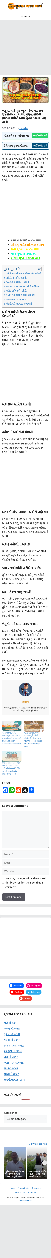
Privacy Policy (24, 1188)
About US (32, 1192)
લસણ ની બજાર (12, 1028)
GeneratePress (25, 1200)
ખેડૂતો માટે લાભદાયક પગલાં (19, 304)
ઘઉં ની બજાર (11, 1023)
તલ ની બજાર (11, 1057)
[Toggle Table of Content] (38, 269)
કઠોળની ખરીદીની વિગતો (17, 282)
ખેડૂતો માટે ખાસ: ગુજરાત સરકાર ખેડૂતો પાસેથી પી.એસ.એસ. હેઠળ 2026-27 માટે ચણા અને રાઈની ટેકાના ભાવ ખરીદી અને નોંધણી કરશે (33, 739)
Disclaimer (36, 1188)
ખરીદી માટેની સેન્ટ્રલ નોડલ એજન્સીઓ (23, 274)
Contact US (20, 1192)
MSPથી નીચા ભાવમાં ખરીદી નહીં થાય (23, 287)
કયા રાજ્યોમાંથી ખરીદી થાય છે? (20, 295)
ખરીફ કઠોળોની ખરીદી (16, 291)
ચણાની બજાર (11, 1068)
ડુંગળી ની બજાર (12, 1034)
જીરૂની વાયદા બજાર (14, 1079)
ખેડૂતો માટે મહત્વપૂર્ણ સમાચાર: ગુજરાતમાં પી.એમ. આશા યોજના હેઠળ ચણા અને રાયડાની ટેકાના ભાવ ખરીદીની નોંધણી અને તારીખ (11, 738)
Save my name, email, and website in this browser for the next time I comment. (26, 882)
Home (12, 1188)
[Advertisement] (25, 48)
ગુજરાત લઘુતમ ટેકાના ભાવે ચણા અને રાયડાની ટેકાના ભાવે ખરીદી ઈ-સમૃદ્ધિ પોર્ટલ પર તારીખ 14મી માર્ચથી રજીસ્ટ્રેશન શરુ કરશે (11, 768)
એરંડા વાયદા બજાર (14, 1062)
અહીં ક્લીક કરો (40, 136)
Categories (10, 1113)
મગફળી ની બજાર (13, 1051)
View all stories (38, 1143)
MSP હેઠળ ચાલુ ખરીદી (16, 300)
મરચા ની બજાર (12, 1040)
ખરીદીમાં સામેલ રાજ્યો (16, 278)
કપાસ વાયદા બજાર (14, 1045)
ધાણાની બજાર (11, 1074)
